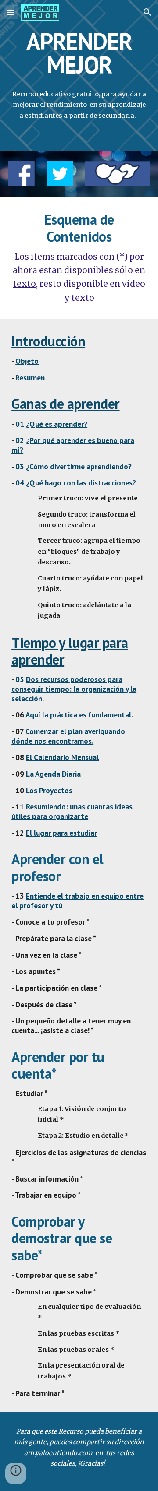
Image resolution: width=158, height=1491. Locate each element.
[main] (79, 53)
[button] (10, 12)
